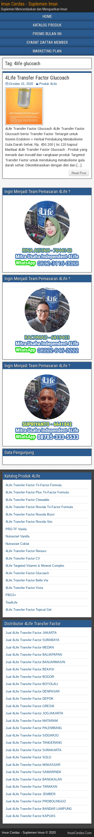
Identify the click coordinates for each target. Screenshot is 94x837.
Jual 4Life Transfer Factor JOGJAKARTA (34, 713)
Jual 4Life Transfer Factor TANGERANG (34, 742)
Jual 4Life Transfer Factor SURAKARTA (33, 750)
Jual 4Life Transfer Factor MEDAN (30, 647)
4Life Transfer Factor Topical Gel (28, 609)
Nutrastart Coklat (17, 544)
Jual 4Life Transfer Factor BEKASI (30, 669)
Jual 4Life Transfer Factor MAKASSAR (33, 765)
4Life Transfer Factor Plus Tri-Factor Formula (37, 492)
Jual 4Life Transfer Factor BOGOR (30, 677)
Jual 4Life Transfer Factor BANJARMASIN (35, 662)
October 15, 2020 (21, 84)
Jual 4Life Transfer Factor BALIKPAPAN (34, 654)
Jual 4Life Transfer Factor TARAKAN (31, 786)
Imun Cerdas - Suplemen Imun (29, 4)
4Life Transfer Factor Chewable (27, 500)
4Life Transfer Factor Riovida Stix (29, 521)
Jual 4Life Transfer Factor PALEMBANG (34, 728)
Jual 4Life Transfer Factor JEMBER (30, 794)
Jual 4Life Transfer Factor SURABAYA (32, 640)
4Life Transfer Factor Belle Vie (27, 580)
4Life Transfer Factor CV (23, 558)
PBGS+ (11, 595)
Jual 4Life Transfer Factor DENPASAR (33, 691)
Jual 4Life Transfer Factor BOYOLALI (32, 684)
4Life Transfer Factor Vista (24, 588)
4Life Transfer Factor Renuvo (26, 551)
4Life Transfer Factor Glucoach (37, 78)
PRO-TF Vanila (16, 529)
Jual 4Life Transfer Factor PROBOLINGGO (36, 801)
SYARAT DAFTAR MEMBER (47, 42)
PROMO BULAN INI (47, 33)
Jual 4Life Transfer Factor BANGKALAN (34, 779)
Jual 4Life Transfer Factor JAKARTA (31, 633)
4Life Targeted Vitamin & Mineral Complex (35, 565)
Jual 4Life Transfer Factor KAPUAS (30, 816)
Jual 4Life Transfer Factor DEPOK (30, 698)
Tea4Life (11, 602)
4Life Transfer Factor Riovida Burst (30, 514)
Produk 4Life (48, 84)
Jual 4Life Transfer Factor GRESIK (30, 706)
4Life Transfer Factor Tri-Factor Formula (33, 485)
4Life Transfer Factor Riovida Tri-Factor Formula (39, 507)
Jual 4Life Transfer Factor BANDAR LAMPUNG (39, 809)
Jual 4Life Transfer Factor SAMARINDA (33, 772)
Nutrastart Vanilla (17, 536)
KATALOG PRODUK (47, 25)
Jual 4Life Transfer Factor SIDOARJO (32, 735)
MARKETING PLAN (47, 51)
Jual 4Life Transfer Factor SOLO (28, 757)
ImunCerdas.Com (79, 833)
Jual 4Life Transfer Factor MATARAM (32, 721)
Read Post (79, 173)
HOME (47, 16)
